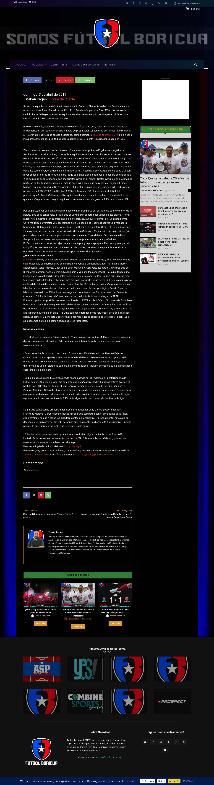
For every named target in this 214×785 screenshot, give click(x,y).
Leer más (40, 623)
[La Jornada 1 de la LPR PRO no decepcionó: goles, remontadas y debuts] (148, 242)
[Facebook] (133, 3)
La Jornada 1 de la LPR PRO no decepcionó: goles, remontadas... (173, 241)
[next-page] (147, 270)
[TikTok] (146, 3)
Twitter (27, 454)
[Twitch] (153, 3)
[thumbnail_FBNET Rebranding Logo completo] (128, 669)
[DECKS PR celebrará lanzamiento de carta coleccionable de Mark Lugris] (148, 258)
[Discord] (127, 3)
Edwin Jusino (55, 531)
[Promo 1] (41, 669)
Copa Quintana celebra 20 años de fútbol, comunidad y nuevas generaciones (78, 612)
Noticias (40, 605)
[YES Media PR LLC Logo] (85, 669)
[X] (159, 3)
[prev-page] (142, 270)
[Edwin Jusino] (36, 545)
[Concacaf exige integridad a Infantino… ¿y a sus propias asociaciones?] (148, 211)
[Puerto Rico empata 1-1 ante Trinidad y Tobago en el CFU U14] (115, 595)
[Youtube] (166, 3)
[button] (195, 64)
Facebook (42, 454)
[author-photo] (33, 616)
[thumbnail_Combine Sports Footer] (85, 701)
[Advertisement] (165, 99)
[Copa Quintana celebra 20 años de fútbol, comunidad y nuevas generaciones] (78, 595)
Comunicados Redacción (80, 619)
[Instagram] (140, 3)
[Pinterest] (41, 495)
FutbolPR (28, 259)
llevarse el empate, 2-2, (105, 134)
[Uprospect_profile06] (172, 701)
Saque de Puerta (62, 99)
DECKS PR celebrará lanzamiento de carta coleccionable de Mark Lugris (173, 257)
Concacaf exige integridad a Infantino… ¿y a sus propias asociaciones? (172, 211)
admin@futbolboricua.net (108, 757)
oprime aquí (74, 446)
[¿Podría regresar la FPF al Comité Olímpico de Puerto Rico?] (40, 595)
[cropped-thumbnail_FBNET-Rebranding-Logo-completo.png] (172, 669)
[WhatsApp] (48, 495)
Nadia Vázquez (43, 615)
